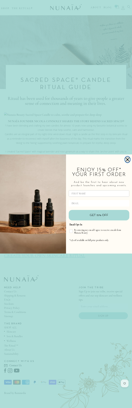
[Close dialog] (127, 159)
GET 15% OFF (99, 215)
